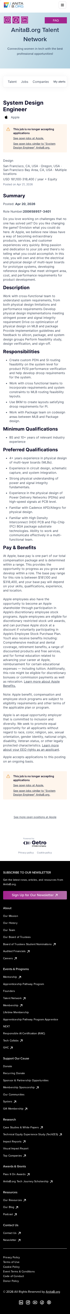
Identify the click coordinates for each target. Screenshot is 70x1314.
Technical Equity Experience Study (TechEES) (30, 1134)
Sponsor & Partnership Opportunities (26, 1080)
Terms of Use (11, 1262)
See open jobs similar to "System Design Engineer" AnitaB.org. (34, 145)
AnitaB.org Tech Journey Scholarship (26, 1181)
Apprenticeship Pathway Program (23, 984)
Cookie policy (44, 852)
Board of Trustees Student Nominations (27, 944)
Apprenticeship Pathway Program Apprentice (30, 1019)
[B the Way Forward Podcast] (49, 1302)
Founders (9, 991)
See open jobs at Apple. (28, 138)
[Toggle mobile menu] (62, 5)
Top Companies (12, 1156)
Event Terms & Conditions (19, 1271)
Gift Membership (13, 1109)
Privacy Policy (11, 1257)
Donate (7, 1066)
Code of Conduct (13, 1276)
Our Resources (12, 1200)
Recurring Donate (14, 1073)
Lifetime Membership (16, 1012)
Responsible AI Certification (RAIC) (24, 1033)
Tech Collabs (11, 1040)
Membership (10, 1005)
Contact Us (10, 1233)
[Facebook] (16, 19)
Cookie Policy (11, 1267)
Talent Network (12, 998)
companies (41, 82)
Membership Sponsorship (19, 1087)
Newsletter (10, 1240)
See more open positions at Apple (35, 817)
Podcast (8, 1214)
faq (56, 20)
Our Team (9, 930)
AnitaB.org (53, 1291)
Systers (7, 1101)
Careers (8, 958)
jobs (24, 82)
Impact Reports (12, 1141)
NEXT (6, 1026)
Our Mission (10, 916)
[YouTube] (35, 1302)
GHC (6, 1047)
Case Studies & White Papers (21, 1127)
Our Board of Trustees (17, 937)
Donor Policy (11, 1281)
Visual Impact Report (15, 1148)
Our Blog (8, 1207)
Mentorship (10, 977)
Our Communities (13, 1094)
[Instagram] (7, 19)
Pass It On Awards (14, 1174)
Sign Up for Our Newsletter (33, 895)
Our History (10, 923)
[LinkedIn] (24, 19)
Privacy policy (26, 852)
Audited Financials (14, 951)
